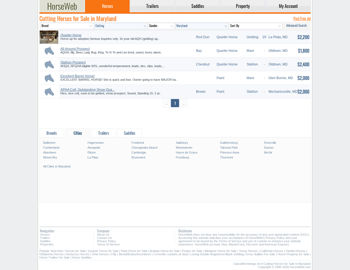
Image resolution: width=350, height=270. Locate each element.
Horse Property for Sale (293, 254)
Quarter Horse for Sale (103, 251)
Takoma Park (229, 147)
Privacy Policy (106, 241)
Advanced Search (296, 25)
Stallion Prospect (73, 62)
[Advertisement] (175, 117)
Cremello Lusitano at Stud (171, 254)
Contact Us (104, 237)
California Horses (271, 251)
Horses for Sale (75, 251)
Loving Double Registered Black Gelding (217, 254)
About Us (103, 234)
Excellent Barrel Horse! (77, 76)
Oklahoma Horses (51, 254)
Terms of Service (108, 244)
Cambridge (139, 152)
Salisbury (182, 142)
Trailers (45, 237)
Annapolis (94, 147)
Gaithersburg (229, 142)
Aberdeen (49, 152)
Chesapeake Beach (145, 147)
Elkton (92, 152)
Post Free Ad (302, 18)
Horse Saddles (82, 257)
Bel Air (268, 152)
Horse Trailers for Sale (54, 257)
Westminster (184, 147)
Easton (268, 147)
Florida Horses (295, 251)
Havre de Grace (186, 152)
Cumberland (51, 147)
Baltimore (49, 142)
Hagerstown (96, 142)
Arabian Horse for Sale (165, 251)
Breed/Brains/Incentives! (135, 254)
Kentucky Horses (77, 254)
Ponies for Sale (192, 251)
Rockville (270, 142)
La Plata (93, 157)
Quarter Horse (70, 35)
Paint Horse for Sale (134, 251)
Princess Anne (229, 152)
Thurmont (226, 157)
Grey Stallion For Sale (261, 254)
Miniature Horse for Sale (221, 251)
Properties (47, 244)
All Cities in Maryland (57, 166)
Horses (45, 234)
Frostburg (182, 157)
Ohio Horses (100, 254)
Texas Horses (248, 251)
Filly (113, 254)
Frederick (138, 142)
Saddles (45, 241)
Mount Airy (50, 157)
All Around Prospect (75, 49)
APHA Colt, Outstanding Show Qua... (87, 90)
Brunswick (138, 157)
